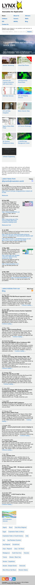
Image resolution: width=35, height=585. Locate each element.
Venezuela (22, 565)
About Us (16, 15)
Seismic (16, 18)
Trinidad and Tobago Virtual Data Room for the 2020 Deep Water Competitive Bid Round (16, 482)
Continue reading (27, 305)
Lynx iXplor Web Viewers (9, 441)
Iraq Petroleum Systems (14, 540)
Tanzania (26, 553)
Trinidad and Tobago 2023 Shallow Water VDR (16, 356)
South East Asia (16, 553)
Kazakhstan (16, 544)
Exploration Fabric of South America (13, 536)
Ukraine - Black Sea (15, 557)
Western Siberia (23, 570)
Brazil (10, 527)
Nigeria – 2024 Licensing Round (11, 329)
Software (4, 18)
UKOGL (16, 21)
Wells (26, 18)
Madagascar (6, 553)
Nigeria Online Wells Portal (10, 412)
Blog (26, 21)
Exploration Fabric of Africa (16, 531)
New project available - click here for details (17, 52)
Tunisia (5, 557)
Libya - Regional (7, 548)
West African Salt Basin (9, 570)
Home (3, 15)
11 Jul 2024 (5, 230)
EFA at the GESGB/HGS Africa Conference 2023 (16, 342)
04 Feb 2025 (5, 200)
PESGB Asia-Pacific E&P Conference (13, 402)
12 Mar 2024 (5, 272)
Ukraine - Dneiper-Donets (10, 565)
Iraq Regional (6, 544)
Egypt (4, 531)
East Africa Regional (20, 527)
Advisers (27, 15)
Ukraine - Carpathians (9, 561)
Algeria (5, 527)
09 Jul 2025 (5, 185)
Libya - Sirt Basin (19, 548)
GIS (3, 21)
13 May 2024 (5, 248)
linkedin (14, 578)
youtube (7, 578)
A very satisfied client (8, 455)
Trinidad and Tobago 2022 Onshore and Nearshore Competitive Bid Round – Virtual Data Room (17, 390)
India (27, 536)
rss (3, 578)
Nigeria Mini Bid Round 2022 (10, 374)
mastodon (10, 578)
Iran (4, 540)
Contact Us (5, 24)
